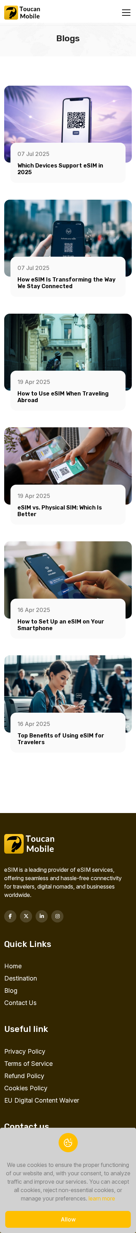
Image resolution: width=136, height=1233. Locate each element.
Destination (20, 978)
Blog (10, 990)
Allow (68, 1219)
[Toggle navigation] (126, 13)
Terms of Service (28, 1063)
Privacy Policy (24, 1051)
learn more (102, 1198)
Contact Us (20, 1002)
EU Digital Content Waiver (41, 1100)
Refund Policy (24, 1075)
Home (13, 966)
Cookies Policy (25, 1088)
